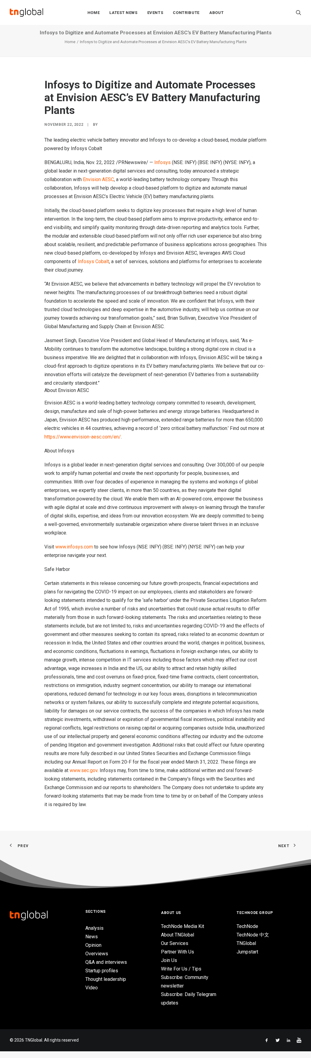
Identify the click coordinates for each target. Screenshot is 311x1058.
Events (155, 12)
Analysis (94, 928)
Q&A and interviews (106, 962)
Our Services (174, 943)
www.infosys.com (74, 547)
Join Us (169, 960)
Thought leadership (105, 979)
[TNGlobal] (26, 12)
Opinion (93, 945)
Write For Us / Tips (181, 969)
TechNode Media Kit (182, 926)
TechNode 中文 (253, 935)
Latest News (123, 12)
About (216, 12)
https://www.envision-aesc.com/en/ (82, 437)
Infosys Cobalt (93, 261)
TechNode (247, 926)
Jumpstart (247, 952)
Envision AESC (98, 179)
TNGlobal (246, 943)
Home (93, 12)
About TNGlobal (177, 935)
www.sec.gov (83, 770)
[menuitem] (93, 12)
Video (91, 988)
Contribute (186, 12)
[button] (298, 12)
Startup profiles (101, 971)
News (91, 936)
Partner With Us (177, 952)
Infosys (162, 162)
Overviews (96, 954)
